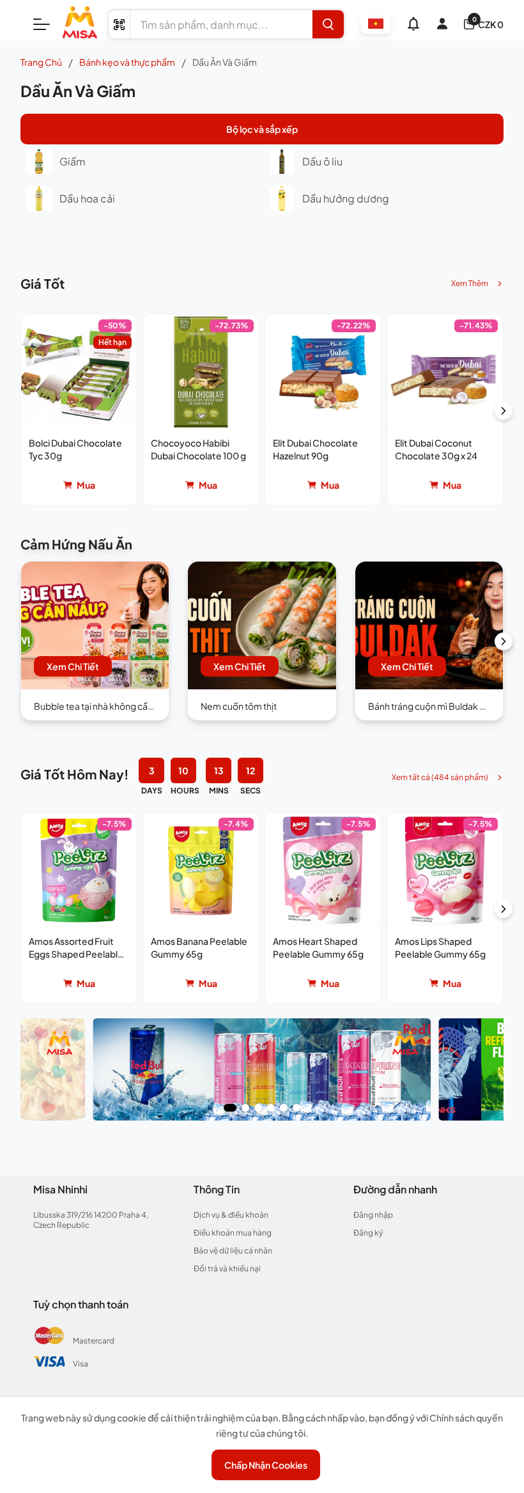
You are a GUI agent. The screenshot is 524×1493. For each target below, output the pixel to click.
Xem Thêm (469, 283)
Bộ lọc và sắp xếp (262, 129)
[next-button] (503, 411)
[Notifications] (413, 24)
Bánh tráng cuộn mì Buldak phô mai (440, 706)
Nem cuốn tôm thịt (239, 706)
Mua (86, 485)
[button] (78, 410)
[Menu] (41, 24)
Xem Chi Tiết (73, 666)
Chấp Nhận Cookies (265, 1465)
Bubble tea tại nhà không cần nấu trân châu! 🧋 (129, 706)
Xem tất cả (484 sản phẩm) (440, 777)
